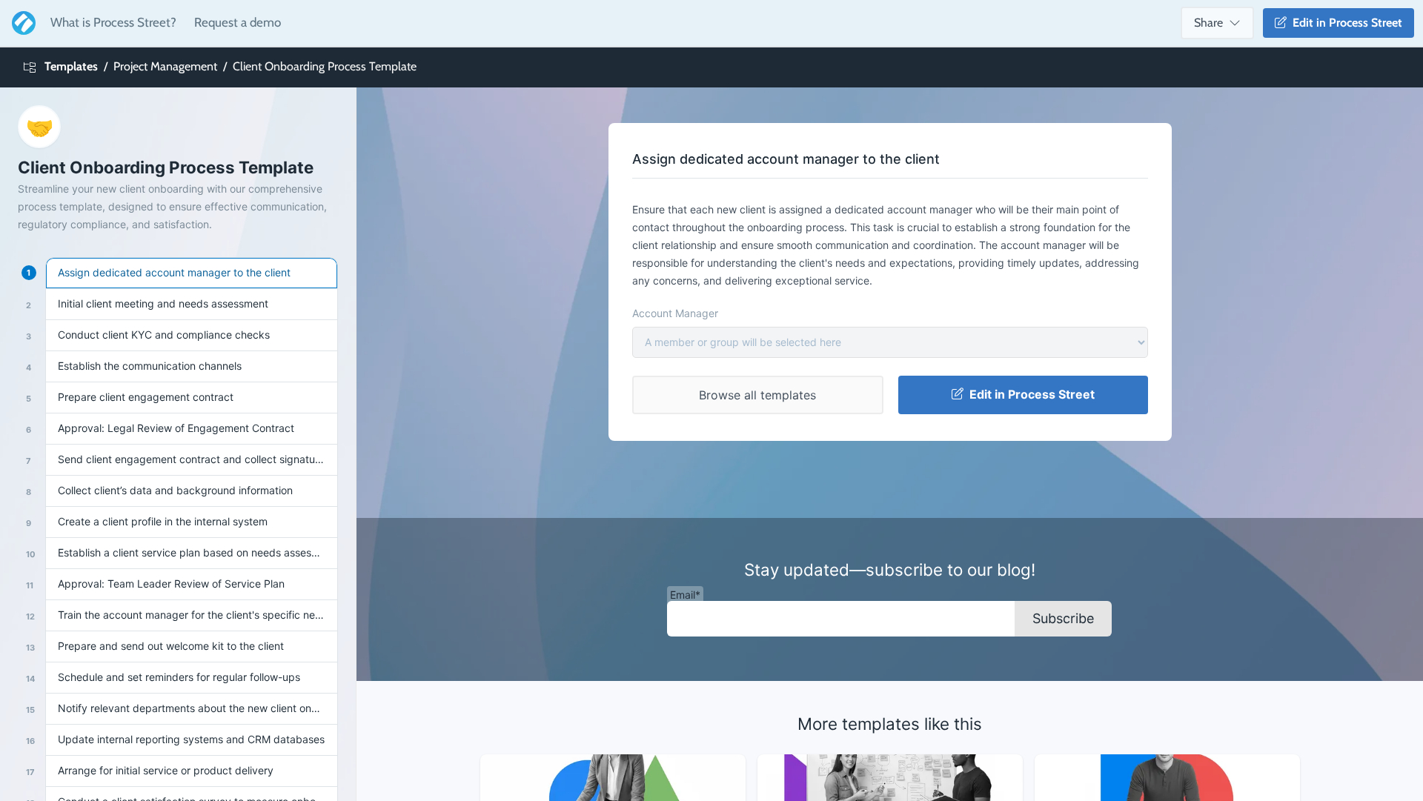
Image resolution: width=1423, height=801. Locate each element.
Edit (1344, 23)
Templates (71, 66)
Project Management (165, 66)
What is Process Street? (113, 22)
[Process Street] (21, 23)
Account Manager (675, 313)
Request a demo (237, 22)
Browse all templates (757, 395)
